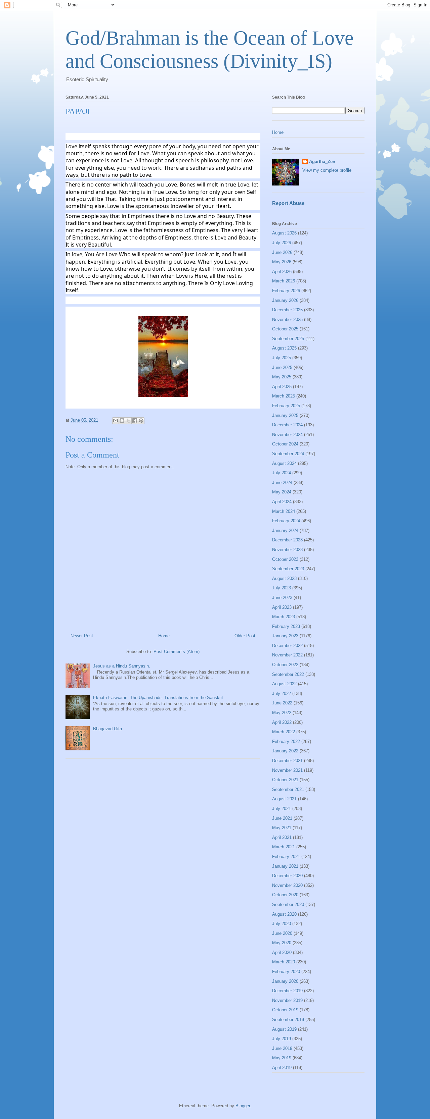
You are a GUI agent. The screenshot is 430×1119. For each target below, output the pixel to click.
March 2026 (283, 280)
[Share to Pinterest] (141, 420)
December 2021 (287, 760)
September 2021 (288, 789)
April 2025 (282, 386)
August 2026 (284, 232)
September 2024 (288, 453)
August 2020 (284, 914)
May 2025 (281, 376)
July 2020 (281, 923)
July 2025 (281, 357)
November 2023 (287, 549)
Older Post (244, 635)
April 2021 (282, 837)
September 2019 (288, 1019)
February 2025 (286, 405)
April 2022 (282, 722)
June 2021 (282, 818)
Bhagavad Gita (107, 728)
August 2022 (284, 683)
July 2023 (281, 587)
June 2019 (282, 1048)
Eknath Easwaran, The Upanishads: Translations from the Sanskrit (158, 697)
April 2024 (282, 501)
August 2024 (284, 463)
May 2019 (281, 1057)
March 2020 (283, 961)
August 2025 (284, 348)
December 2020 (287, 875)
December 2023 (287, 539)
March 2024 (283, 511)
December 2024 (287, 424)
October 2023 (285, 559)
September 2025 (288, 338)
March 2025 (283, 395)
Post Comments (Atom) (177, 651)
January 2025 (285, 415)
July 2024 (281, 472)
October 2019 (285, 1009)
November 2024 (287, 434)
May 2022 (281, 712)
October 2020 (285, 894)
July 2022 (281, 693)
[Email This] (115, 420)
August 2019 (284, 1029)
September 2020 (288, 904)
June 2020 (282, 933)
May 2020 (281, 942)
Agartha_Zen (322, 161)
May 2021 (281, 827)
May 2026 (281, 261)
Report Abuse (288, 203)
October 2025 (285, 328)
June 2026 (282, 252)
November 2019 (287, 1000)
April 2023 (282, 607)
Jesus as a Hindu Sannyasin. (121, 666)
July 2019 (281, 1038)
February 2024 (286, 520)
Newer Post (82, 635)
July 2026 (281, 242)
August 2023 (284, 578)
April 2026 (282, 271)
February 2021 (286, 856)
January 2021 (285, 866)
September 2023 (288, 568)
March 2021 (283, 846)
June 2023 (282, 597)
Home (164, 635)
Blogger (242, 1105)
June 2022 (282, 702)
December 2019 (287, 990)
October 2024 (285, 443)
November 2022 (287, 654)
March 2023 (283, 616)
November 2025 (287, 319)
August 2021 (284, 798)
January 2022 (285, 750)
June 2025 (282, 367)
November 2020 (287, 885)
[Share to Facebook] (134, 420)
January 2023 (285, 635)
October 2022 (285, 664)
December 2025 (287, 309)
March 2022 (283, 731)
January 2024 (285, 530)
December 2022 (287, 645)
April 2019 (282, 1067)
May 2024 (281, 491)
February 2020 (286, 971)
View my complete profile (326, 170)
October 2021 (285, 779)
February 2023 (286, 626)
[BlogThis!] (122, 420)
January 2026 (285, 300)
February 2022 (286, 741)
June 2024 (282, 482)
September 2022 (288, 674)
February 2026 (286, 290)
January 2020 (285, 981)
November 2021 (287, 770)
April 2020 (282, 952)
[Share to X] (128, 420)
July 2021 (281, 808)
